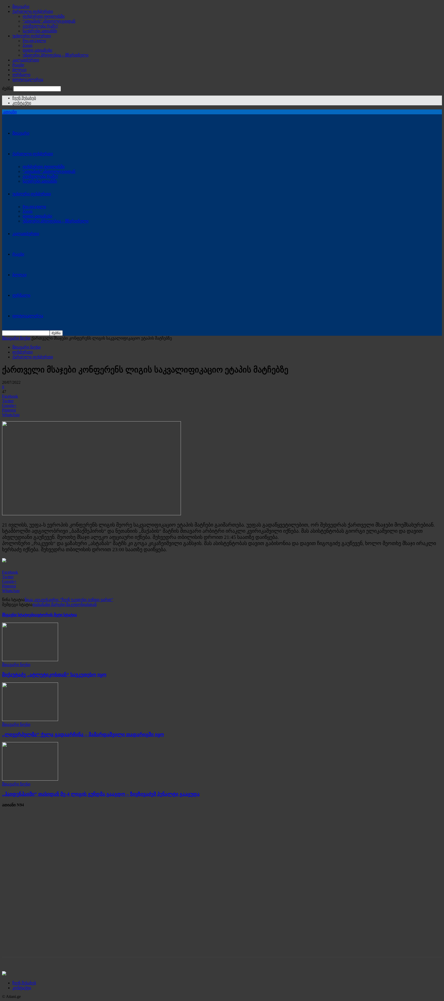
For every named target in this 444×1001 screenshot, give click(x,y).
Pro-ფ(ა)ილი (34, 41)
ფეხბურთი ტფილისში (43, 16)
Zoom (27, 45)
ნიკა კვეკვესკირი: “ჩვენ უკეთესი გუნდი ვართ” (69, 599)
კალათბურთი (25, 60)
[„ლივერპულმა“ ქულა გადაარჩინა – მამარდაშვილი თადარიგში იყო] (30, 719)
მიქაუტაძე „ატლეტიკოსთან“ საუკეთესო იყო (54, 674)
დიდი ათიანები (37, 50)
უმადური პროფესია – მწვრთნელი (55, 55)
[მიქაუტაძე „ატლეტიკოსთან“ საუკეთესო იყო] (30, 660)
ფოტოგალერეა (27, 79)
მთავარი (20, 6)
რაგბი (18, 65)
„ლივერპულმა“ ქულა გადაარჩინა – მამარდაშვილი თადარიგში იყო (83, 734)
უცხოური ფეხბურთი (31, 36)
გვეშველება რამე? (40, 26)
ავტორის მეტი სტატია (56, 615)
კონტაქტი (21, 103)
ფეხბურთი (22, 352)
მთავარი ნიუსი (16, 338)
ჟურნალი (21, 74)
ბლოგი (19, 70)
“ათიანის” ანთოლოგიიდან (49, 21)
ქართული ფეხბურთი (32, 11)
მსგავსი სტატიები (18, 615)
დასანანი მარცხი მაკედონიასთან (64, 604)
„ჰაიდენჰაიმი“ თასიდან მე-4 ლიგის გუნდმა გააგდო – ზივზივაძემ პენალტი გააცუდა (101, 794)
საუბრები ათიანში (40, 31)
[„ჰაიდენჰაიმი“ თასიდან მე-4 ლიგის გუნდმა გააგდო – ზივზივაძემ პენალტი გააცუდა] (30, 779)
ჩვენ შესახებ (24, 98)
